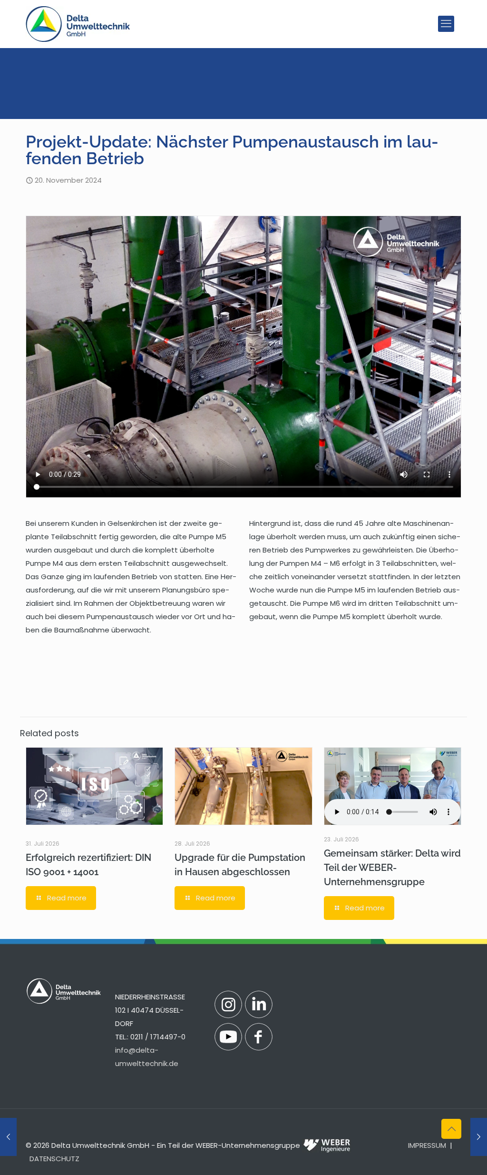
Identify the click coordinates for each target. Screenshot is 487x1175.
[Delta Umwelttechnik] (78, 24)
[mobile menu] (446, 24)
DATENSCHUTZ (54, 1159)
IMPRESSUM (427, 1145)
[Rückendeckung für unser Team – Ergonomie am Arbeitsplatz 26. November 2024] (478, 1137)
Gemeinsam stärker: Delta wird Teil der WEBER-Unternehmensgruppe (392, 868)
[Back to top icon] (451, 1129)
